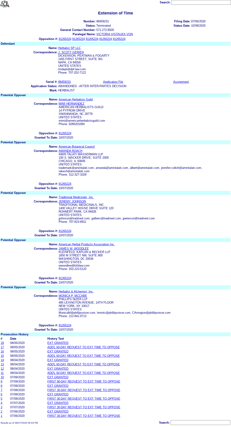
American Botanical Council (77, 146)
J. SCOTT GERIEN (71, 52)
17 (2, 347)
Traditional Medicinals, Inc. (76, 197)
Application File (113, 82)
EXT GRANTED (57, 343)
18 (2, 343)
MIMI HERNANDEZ (71, 103)
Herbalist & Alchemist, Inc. (76, 291)
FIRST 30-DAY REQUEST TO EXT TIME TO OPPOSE (83, 390)
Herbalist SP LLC (69, 48)
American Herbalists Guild (76, 99)
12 (2, 368)
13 (2, 364)
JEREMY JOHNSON (72, 201)
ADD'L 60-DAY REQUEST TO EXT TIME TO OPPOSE (83, 347)
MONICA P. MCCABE (73, 295)
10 (2, 377)
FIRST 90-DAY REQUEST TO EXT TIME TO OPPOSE (83, 381)
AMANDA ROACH (70, 151)
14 (2, 360)
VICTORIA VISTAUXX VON (114, 34)
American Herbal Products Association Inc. (87, 244)
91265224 (65, 39)
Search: (165, 2)
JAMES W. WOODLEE (74, 248)
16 (2, 351)
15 (2, 355)
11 (2, 373)
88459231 (64, 82)
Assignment (181, 82)
